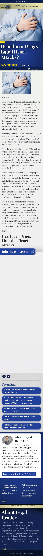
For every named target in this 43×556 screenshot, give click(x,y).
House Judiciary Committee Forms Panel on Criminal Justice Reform (9, 489)
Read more (6, 549)
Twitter (25, 2)
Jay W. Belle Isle (9, 65)
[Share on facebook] (4, 376)
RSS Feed (17, 2)
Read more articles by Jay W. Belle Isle (19, 474)
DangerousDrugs (4, 501)
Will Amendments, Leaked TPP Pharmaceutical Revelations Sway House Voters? (29, 490)
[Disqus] (21, 285)
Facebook (21, 2)
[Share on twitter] (8, 376)
